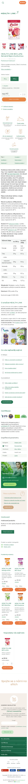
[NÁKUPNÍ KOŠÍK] (17, 11)
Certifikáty (3, 160)
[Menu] (22, 2)
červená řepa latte (13, 174)
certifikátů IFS (5, 426)
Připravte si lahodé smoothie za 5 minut (14, 500)
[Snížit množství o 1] (23, 94)
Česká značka (20, 123)
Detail (7, 589)
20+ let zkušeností (7, 136)
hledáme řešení (19, 322)
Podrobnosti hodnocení (8, 61)
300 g (14, 79)
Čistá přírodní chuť (7, 123)
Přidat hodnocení (7, 532)
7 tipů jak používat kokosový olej (12, 498)
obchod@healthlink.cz (10, 477)
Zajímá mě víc (8, 507)
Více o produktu (6, 69)
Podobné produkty (19, 163)
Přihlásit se (7, 732)
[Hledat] (3, 2)
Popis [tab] (2, 157)
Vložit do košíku (7, 667)
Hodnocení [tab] (3, 163)
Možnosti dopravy (8, 106)
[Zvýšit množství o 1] (25, 94)
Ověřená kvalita (20, 136)
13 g (3, 619)
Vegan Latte (17, 442)
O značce (17, 157)
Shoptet (18, 781)
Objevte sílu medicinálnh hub (11, 503)
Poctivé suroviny (14, 149)
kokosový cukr (12, 230)
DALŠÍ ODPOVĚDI (7, 402)
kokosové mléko (14, 224)
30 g (5, 79)
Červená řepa (18, 446)
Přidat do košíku (14, 99)
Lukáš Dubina (21, 780)
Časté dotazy (18, 160)
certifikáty (12, 312)
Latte (16, 456)
